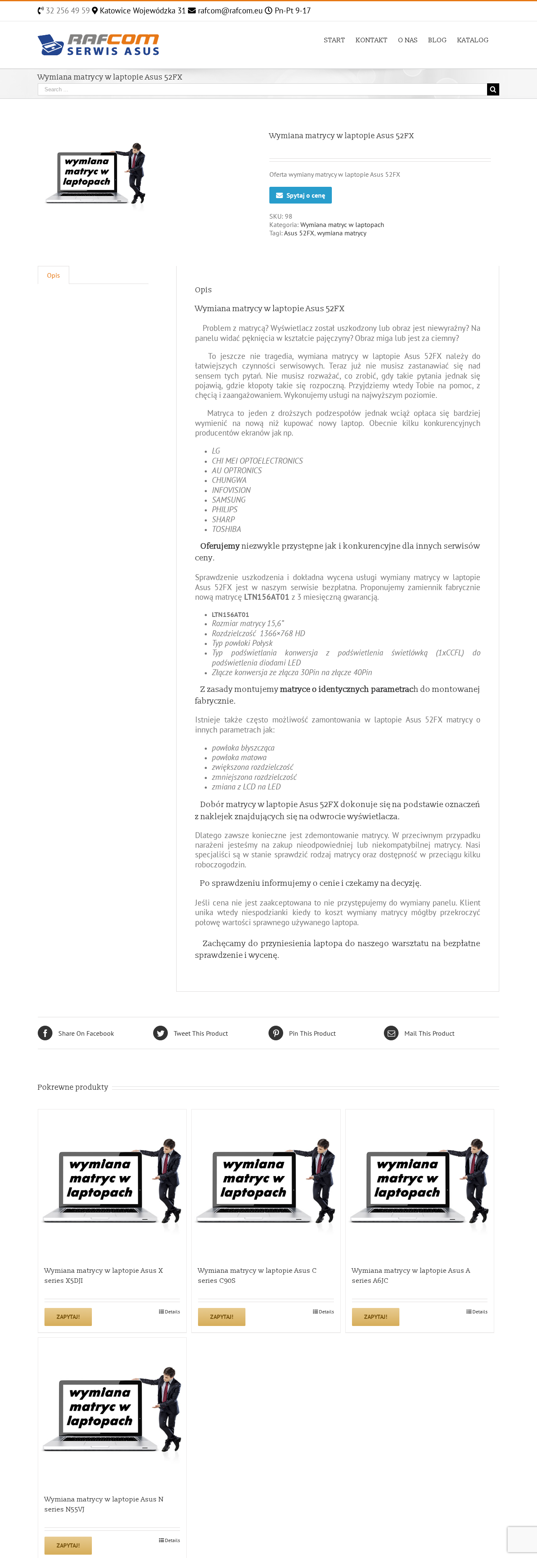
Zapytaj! (68, 1317)
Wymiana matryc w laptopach (342, 224)
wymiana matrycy (341, 233)
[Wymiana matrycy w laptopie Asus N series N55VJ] (112, 1412)
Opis (53, 275)
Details (172, 1311)
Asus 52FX (299, 233)
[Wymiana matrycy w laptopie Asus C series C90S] (266, 1183)
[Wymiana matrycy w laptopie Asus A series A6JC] (420, 1183)
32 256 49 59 (67, 10)
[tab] (53, 275)
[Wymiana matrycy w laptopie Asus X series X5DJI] (112, 1183)
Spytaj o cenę (306, 195)
